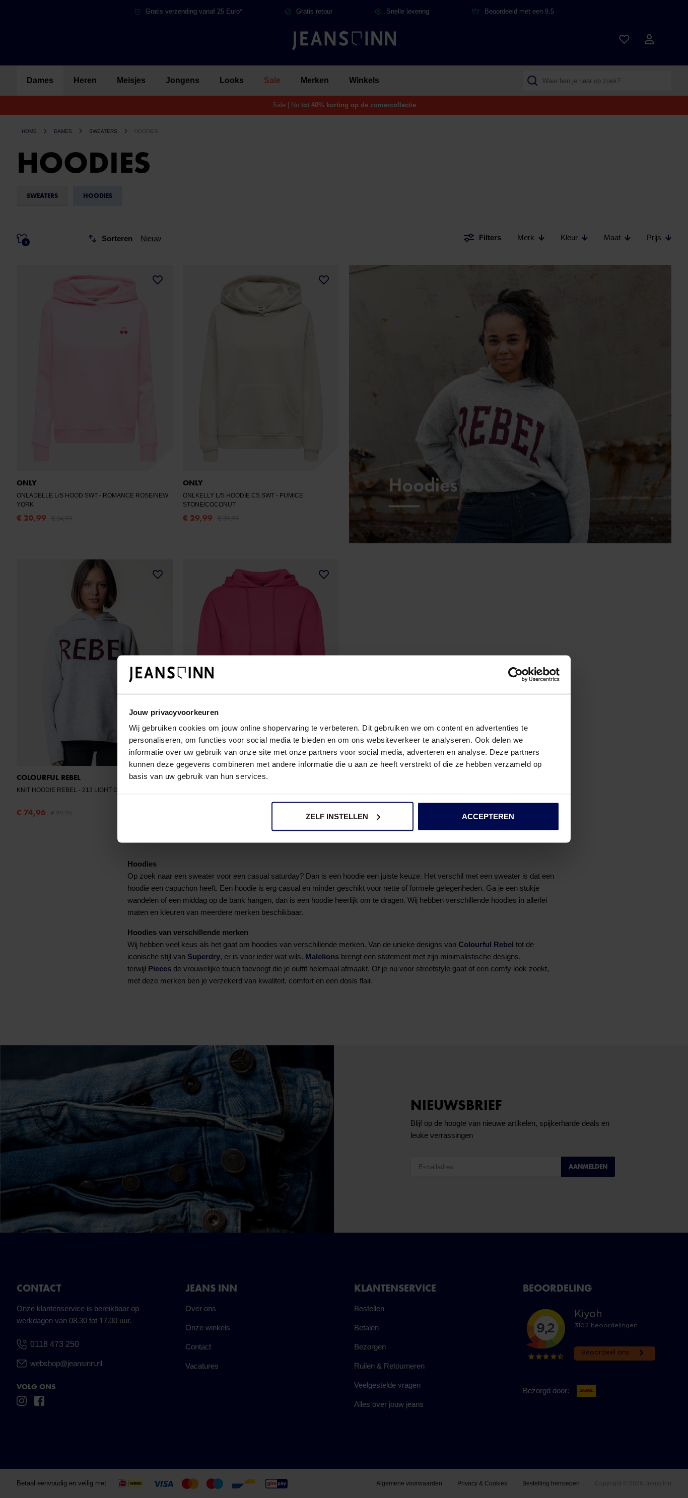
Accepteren (488, 816)
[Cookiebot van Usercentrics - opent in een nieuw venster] (515, 674)
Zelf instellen (337, 816)
